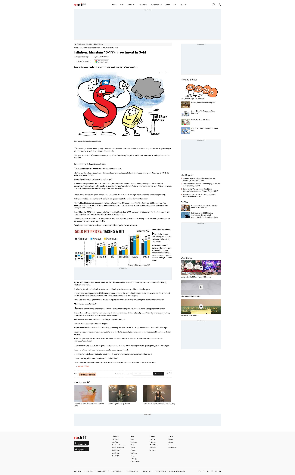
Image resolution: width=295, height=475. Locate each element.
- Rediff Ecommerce (118, 447)
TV (175, 4)
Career (170, 445)
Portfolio (152, 450)
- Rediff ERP (115, 456)
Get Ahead (83, 48)
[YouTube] (216, 472)
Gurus (168, 4)
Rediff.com (164, 471)
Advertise (90, 471)
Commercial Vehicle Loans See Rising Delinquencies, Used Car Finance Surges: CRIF (200, 190)
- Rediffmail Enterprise (119, 445)
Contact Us (146, 471)
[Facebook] (208, 472)
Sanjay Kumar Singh (82, 57)
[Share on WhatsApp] (200, 472)
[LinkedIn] (220, 472)
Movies (133, 445)
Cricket (133, 450)
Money (142, 4)
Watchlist (153, 447)
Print (170, 373)
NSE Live (152, 442)
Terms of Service (116, 471)
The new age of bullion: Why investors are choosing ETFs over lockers (199, 179)
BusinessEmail (156, 4)
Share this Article (83, 61)
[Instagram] (212, 472)
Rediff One (115, 442)
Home (114, 4)
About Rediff (78, 471)
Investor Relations (132, 471)
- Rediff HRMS (116, 450)
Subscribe (159, 374)
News (130, 4)
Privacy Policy (101, 471)
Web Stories (186, 258)
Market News (154, 445)
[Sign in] (219, 4)
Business (134, 442)
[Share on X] (204, 472)
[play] (201, 268)
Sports (133, 447)
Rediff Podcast (135, 461)
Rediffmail (115, 439)
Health (170, 439)
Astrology (134, 459)
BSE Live (152, 439)
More (182, 4)
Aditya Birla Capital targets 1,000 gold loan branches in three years (199, 195)
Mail (121, 4)
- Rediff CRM (115, 453)
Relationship (172, 447)
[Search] (213, 4)
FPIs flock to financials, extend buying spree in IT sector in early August (202, 185)
